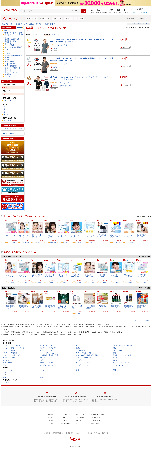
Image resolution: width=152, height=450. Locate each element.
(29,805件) (39, 282)
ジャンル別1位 (79, 18)
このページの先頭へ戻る (142, 320)
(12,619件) (79, 242)
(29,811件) (53, 242)
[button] (98, 11)
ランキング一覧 (8, 134)
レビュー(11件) (63, 45)
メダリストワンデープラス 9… (76, 275)
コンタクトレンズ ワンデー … (10, 236)
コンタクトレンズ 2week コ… (63, 275)
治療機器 (8, 53)
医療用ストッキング (12, 72)
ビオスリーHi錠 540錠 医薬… (76, 307)
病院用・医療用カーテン (13, 68)
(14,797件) (13, 282)
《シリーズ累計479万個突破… (37, 307)
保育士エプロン (10, 64)
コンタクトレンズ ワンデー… (76, 236)
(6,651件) (144, 282)
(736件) (26, 282)
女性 (5, 87)
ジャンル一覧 (131, 18)
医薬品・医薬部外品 (12, 39)
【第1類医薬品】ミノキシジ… (115, 307)
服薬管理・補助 (10, 41)
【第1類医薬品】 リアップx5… (128, 307)
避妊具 (7, 57)
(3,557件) (131, 242)
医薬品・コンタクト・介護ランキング (46, 27)
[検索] (83, 11)
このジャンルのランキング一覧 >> (139, 24)
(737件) (13, 242)
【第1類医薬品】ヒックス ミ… (102, 236)
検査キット (9, 60)
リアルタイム (68, 18)
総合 (5, 31)
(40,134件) (39, 242)
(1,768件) (79, 282)
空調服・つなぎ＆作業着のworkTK (62, 86)
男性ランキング (45, 18)
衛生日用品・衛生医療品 (13, 47)
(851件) (65, 282)
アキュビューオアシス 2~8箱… (89, 236)
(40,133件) (92, 282)
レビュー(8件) (62, 64)
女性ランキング (57, 18)
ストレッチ (7, 121)
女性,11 (52, 24)
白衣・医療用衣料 (11, 66)
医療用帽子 (9, 70)
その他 (7, 76)
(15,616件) (118, 242)
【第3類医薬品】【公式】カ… (142, 307)
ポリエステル (8, 100)
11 (4, 94)
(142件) (78, 313)
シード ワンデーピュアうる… (128, 236)
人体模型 (8, 74)
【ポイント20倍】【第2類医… (63, 307)
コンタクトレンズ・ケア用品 (14, 36)
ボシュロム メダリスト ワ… (115, 236)
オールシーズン (9, 114)
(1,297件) (105, 282)
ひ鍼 (6, 49)
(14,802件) (26, 242)
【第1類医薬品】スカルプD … (142, 236)
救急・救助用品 (10, 45)
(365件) (91, 242)
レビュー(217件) (63, 83)
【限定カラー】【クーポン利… (37, 236)
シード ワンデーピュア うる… (142, 275)
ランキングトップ (32, 18)
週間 (53, 35)
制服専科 (55, 48)
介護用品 (8, 43)
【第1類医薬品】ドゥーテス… (50, 307)
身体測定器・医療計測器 (13, 55)
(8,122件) (65, 242)
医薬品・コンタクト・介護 (38, 24)
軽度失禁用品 (9, 62)
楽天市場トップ (7, 24)
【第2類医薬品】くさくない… (102, 307)
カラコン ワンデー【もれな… (50, 236)
